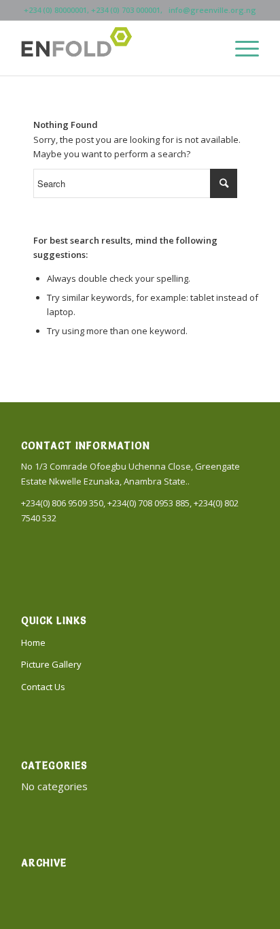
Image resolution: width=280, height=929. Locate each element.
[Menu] (240, 48)
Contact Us (43, 687)
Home (33, 642)
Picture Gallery (51, 664)
